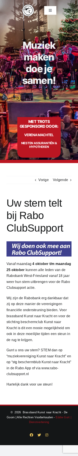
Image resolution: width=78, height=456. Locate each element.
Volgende (60, 180)
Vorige (43, 180)
